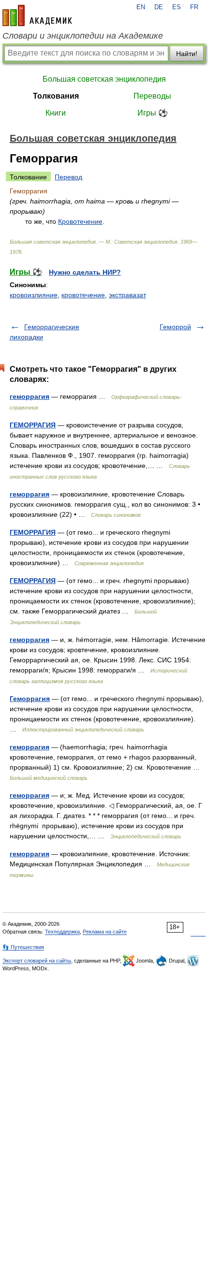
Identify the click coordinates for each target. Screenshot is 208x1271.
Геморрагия (30, 698)
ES (176, 7)
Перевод (68, 177)
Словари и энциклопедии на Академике (82, 36)
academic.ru (37, 15)
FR (194, 7)
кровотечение (83, 295)
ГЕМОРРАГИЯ (33, 425)
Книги (55, 113)
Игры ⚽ (152, 113)
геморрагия (29, 396)
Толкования (56, 96)
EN (140, 7)
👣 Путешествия (23, 947)
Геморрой (175, 327)
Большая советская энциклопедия (104, 79)
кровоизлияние (34, 295)
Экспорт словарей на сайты (36, 961)
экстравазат (127, 295)
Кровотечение (80, 221)
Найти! (186, 54)
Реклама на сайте (105, 932)
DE (158, 7)
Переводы (152, 96)
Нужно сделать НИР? (85, 272)
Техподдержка (62, 932)
